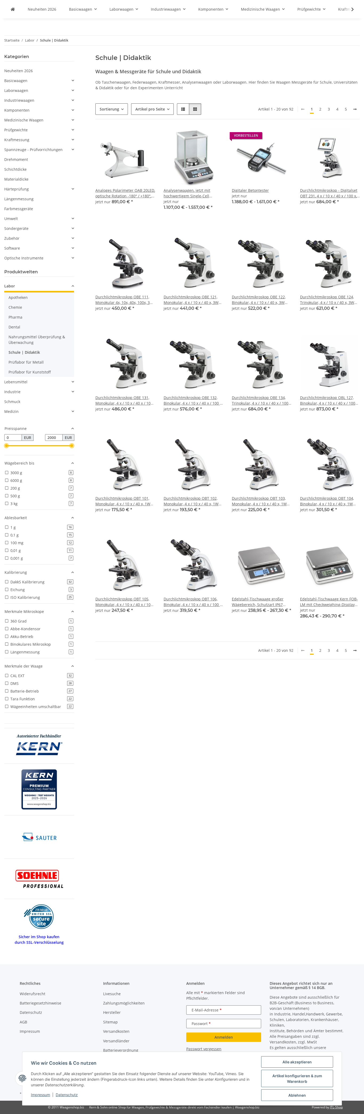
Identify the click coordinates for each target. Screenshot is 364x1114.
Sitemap (110, 1021)
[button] (349, 9)
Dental (14, 327)
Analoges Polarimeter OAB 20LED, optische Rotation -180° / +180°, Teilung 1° (125, 193)
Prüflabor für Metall (26, 362)
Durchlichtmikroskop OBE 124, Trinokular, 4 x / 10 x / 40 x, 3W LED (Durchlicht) (327, 299)
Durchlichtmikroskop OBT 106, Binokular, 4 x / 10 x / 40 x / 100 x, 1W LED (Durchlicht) (193, 601)
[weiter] (355, 109)
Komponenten (17, 110)
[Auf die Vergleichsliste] (132, 137)
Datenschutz (67, 1094)
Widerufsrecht (32, 993)
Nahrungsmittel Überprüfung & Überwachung (37, 339)
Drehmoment (16, 159)
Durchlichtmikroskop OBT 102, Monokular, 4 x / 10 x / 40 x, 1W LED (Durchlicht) (191, 501)
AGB (23, 1021)
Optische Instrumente (23, 258)
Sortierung (109, 109)
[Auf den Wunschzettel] (146, 137)
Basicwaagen (15, 80)
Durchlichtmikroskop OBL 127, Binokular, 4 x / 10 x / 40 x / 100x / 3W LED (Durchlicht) (329, 400)
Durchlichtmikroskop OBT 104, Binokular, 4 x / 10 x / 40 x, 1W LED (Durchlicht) (327, 501)
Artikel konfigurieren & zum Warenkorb (297, 1079)
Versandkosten (116, 1031)
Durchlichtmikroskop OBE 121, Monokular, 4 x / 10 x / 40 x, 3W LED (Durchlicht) (191, 299)
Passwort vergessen (203, 1048)
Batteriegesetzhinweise (40, 1003)
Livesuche (112, 993)
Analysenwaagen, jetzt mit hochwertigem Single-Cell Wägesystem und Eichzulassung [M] (192, 193)
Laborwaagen (16, 90)
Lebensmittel (15, 381)
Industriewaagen (19, 100)
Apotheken (18, 297)
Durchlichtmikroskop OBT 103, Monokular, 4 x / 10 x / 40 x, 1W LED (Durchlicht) (259, 501)
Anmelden (224, 1037)
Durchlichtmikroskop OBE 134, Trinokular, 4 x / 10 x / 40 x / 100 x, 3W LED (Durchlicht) (260, 400)
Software (12, 248)
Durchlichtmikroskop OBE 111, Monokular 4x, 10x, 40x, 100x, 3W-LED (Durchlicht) (125, 299)
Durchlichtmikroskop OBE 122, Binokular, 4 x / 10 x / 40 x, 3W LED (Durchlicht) (259, 299)
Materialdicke (16, 179)
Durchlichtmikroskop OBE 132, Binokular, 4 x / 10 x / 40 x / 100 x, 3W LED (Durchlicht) (193, 400)
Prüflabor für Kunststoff (30, 372)
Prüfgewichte (16, 129)
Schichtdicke (15, 169)
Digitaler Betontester (250, 190)
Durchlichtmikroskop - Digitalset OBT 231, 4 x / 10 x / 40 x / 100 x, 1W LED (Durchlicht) (328, 193)
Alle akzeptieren (297, 1062)
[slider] (6, 446)
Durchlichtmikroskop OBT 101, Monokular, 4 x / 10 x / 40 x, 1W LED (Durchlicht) (122, 501)
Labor (9, 285)
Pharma (15, 317)
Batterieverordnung (120, 1050)
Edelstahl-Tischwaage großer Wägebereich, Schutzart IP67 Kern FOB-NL (258, 601)
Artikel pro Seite (150, 109)
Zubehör (11, 238)
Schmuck (12, 401)
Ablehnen (297, 1095)
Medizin (11, 411)
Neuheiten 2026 (18, 70)
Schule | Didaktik (24, 352)
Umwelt (11, 218)
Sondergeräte (16, 228)
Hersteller (112, 1012)
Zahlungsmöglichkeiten (124, 1003)
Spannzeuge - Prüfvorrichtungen (33, 149)
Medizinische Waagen (23, 120)
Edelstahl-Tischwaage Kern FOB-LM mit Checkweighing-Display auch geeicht (329, 601)
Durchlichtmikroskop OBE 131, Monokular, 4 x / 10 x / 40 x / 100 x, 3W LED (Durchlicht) (124, 400)
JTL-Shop (336, 1107)
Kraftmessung (16, 139)
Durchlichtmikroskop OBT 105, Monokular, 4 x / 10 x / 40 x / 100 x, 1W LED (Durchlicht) (124, 601)
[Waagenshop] (12, 9)
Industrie (12, 391)
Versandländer (116, 1040)
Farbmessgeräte (18, 208)
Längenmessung (19, 198)
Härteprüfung (16, 189)
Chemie (15, 307)
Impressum (40, 1094)
